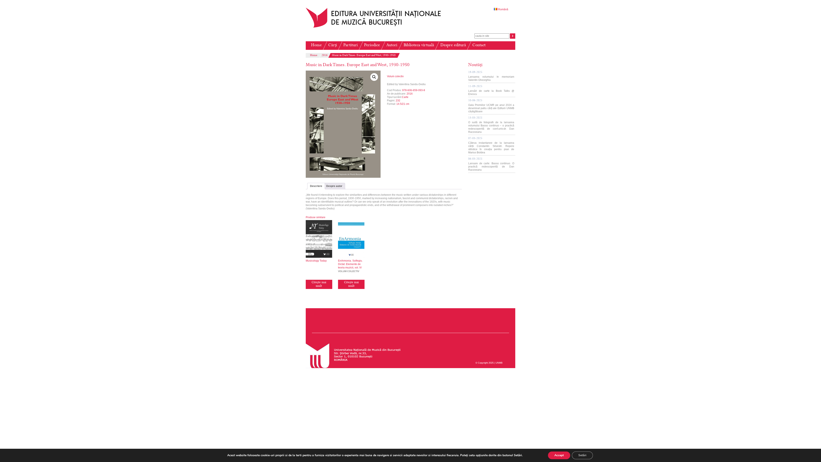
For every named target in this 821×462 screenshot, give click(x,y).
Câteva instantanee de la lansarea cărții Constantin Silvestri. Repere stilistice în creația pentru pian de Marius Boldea (491, 145)
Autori (391, 45)
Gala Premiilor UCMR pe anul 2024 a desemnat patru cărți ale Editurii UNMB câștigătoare (491, 106)
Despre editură (453, 45)
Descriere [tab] (316, 186)
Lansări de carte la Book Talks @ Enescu (491, 90)
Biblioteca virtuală (419, 45)
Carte (405, 97)
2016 (325, 55)
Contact (479, 45)
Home (316, 45)
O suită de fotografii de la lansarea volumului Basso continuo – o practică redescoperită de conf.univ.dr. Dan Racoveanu (491, 125)
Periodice (372, 45)
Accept (559, 455)
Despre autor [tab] (334, 186)
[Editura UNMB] (376, 27)
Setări (582, 455)
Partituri (350, 45)
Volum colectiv (395, 76)
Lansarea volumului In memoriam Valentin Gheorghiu (491, 76)
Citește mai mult (319, 284)
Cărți (332, 45)
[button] (374, 77)
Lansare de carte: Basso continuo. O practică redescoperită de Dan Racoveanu (491, 164)
